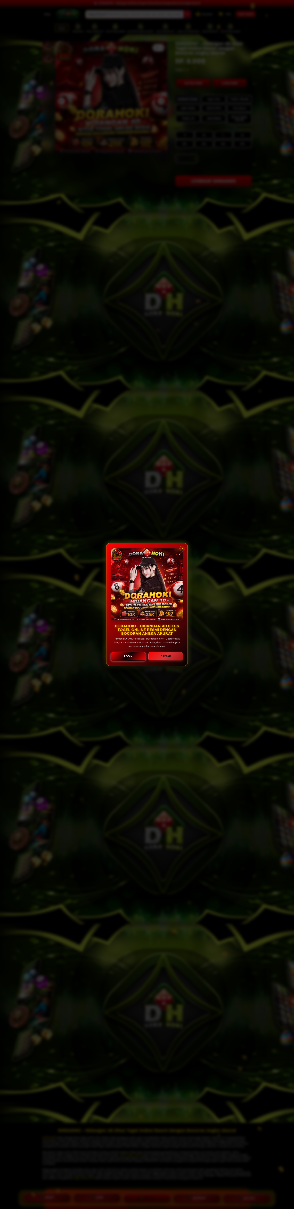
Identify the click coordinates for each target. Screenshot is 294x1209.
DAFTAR (166, 656)
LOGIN (128, 656)
